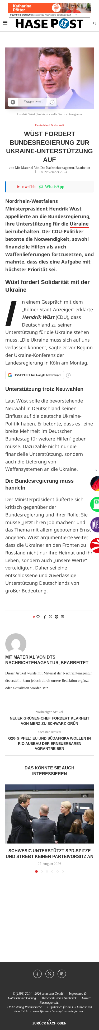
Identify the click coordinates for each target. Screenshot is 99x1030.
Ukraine (79, 224)
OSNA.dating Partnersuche (24, 1007)
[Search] (94, 23)
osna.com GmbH (52, 993)
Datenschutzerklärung (22, 998)
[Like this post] (38, 617)
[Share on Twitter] (51, 617)
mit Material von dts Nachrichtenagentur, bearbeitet (52, 168)
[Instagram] (62, 974)
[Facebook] (37, 974)
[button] (9, 828)
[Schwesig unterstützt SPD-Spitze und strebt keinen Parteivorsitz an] (49, 813)
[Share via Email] (62, 617)
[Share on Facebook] (45, 617)
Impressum (76, 993)
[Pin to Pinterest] (56, 617)
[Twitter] (49, 974)
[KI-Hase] (13, 102)
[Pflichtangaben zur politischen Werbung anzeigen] (75, 15)
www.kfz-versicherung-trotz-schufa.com (58, 1011)
